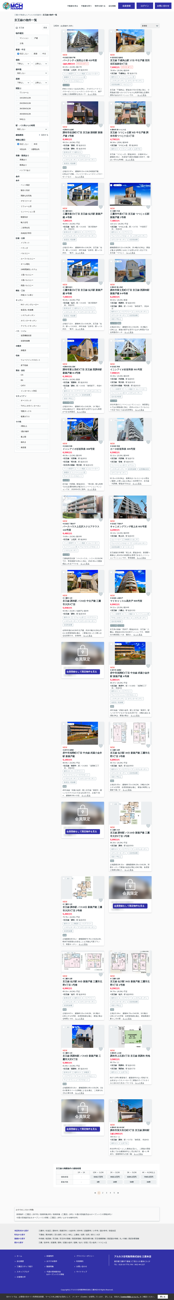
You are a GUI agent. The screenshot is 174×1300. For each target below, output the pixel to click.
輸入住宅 (24, 222)
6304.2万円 (131, 1177)
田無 (75, 1242)
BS (22, 380)
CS (22, 375)
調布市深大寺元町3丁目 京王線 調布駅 (129, 1130)
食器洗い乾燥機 (27, 310)
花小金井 (92, 1242)
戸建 (36, 38)
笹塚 (120, 462)
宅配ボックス (26, 411)
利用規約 (79, 1261)
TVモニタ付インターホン (31, 406)
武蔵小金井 (67, 1242)
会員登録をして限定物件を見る (82, 671)
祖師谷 (120, 57)
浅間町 (119, 670)
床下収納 (24, 365)
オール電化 (25, 264)
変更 (45, 28)
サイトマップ (81, 1271)
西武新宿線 (76, 1238)
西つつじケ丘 (121, 130)
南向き (23, 442)
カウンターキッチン (29, 321)
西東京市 (63, 1230)
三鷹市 (66, 211)
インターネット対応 (29, 391)
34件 (149, 1182)
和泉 (118, 367)
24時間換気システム (29, 269)
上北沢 (73, 70)
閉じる (162, 1297)
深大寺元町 (120, 1127)
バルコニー (25, 253)
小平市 (95, 1230)
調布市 (66, 130)
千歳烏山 (122, 73)
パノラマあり (25, 170)
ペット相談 (25, 185)
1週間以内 (35, 149)
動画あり (23, 165)
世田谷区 (115, 57)
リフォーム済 (26, 206)
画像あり (23, 160)
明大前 (121, 382)
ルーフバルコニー (28, 259)
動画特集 (50, 1266)
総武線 (48, 1238)
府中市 (114, 670)
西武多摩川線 (88, 1238)
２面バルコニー (27, 275)
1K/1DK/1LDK (25, 98)
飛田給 (121, 1069)
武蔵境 (53, 1242)
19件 (115, 1182)
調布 (73, 149)
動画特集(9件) (45, 1214)
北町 (88, 1234)
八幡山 (121, 610)
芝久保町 (58, 1234)
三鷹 (40, 1242)
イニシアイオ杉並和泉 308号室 (79, 449)
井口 (65, 1234)
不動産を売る (72, 6)
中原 (118, 211)
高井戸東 (72, 57)
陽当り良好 (25, 190)
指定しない (24, 54)
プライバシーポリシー (85, 1256)
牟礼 (70, 1234)
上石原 (119, 1053)
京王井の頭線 (116, 386)
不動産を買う (86, 6)
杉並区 (66, 57)
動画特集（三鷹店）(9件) (63, 1214)
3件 (98, 1182)
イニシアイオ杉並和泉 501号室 (126, 369)
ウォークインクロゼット (30, 360)
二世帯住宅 (25, 228)
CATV (23, 386)
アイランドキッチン (29, 326)
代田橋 (121, 379)
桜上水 (121, 536)
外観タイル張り (27, 295)
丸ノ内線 (123, 1238)
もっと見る (92, 94)
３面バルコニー (27, 280)
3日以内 (23, 149)
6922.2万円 (115, 1177)
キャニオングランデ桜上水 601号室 (128, 526)
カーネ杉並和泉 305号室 (122, 449)
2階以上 (24, 426)
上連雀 (76, 1234)
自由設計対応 (26, 233)
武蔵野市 (87, 1230)
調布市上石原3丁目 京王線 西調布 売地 (130, 1056)
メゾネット (25, 243)
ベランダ (24, 248)
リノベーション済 (28, 212)
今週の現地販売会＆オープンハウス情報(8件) (93, 1214)
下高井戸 (72, 524)
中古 (44, 54)
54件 (132, 1182)
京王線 (66, 70)
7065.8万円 (148, 1177)
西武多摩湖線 (133, 1238)
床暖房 (23, 350)
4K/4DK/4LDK (25, 114)
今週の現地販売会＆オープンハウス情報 (55, 1273)
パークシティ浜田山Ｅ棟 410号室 (80, 60)
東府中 (121, 686)
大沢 (70, 598)
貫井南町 (49, 1234)
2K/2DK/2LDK (25, 103)
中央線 (41, 1238)
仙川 (73, 227)
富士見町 (120, 287)
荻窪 (86, 1242)
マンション (24, 38)
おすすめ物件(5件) (70, 1218)
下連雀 (41, 1234)
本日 (35, 144)
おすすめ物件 (51, 1261)
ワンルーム (24, 92)
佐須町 (71, 130)
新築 (35, 54)
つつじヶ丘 (123, 145)
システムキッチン (28, 315)
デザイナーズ (26, 201)
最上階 (23, 437)
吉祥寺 (46, 1242)
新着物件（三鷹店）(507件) (27, 1214)
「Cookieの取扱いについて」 (129, 1297)
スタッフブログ (23, 1271)
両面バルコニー (27, 285)
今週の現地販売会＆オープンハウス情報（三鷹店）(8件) (39, 1218)
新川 (70, 211)
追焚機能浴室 (26, 335)
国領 (73, 145)
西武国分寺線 (112, 1238)
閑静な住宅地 (26, 196)
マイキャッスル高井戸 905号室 (126, 601)
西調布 (121, 303)
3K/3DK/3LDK (25, 108)
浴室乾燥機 (25, 341)
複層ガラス (25, 416)
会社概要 (20, 1261)
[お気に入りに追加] (101, 53)
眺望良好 (24, 217)
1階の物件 (25, 431)
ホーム (19, 1256)
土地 (21, 43)
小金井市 (72, 1230)
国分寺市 (103, 1230)
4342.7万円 (98, 1177)
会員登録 (126, 5)
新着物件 (50, 1256)
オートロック (26, 400)
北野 (118, 750)
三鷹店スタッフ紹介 (25, 1266)
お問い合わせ (163, 5)
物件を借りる (100, 6)
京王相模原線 (100, 1238)
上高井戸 (120, 598)
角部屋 (23, 447)
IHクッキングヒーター (30, 305)
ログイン (145, 5)
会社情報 (112, 6)
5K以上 (22, 119)
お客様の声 (21, 1277)
